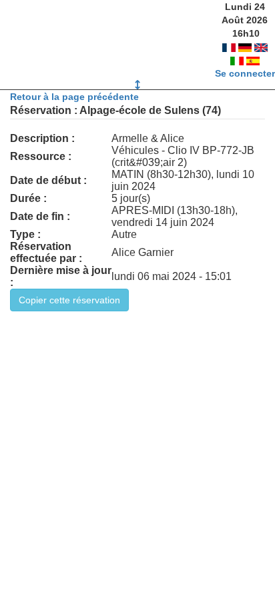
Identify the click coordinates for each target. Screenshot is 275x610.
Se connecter (245, 73)
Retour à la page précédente (74, 96)
